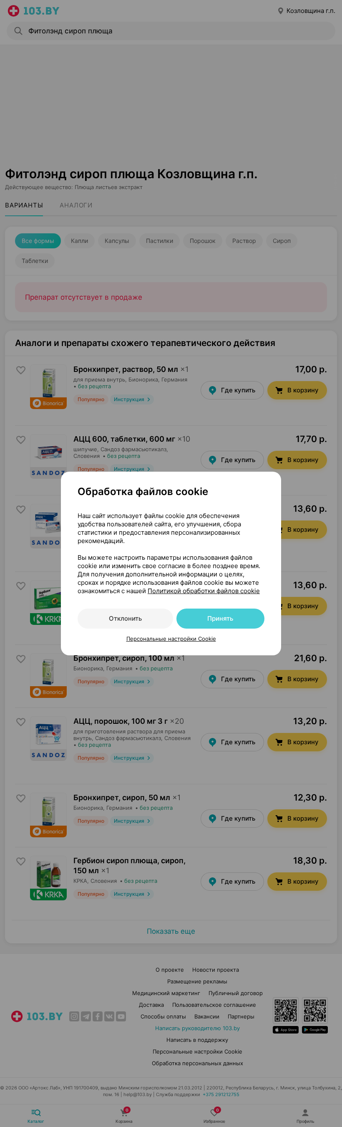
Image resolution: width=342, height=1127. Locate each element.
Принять (220, 618)
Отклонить (125, 618)
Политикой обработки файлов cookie (204, 591)
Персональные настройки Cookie (171, 638)
